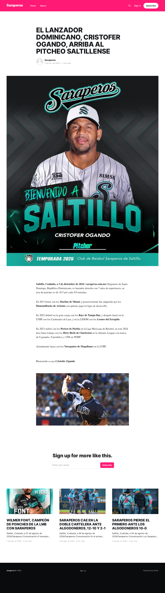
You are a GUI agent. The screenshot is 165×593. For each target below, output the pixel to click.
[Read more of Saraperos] (39, 61)
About (43, 5)
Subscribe (151, 5)
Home (33, 5)
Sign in (137, 5)
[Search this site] (129, 6)
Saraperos (15, 5)
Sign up (83, 571)
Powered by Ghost (150, 570)
